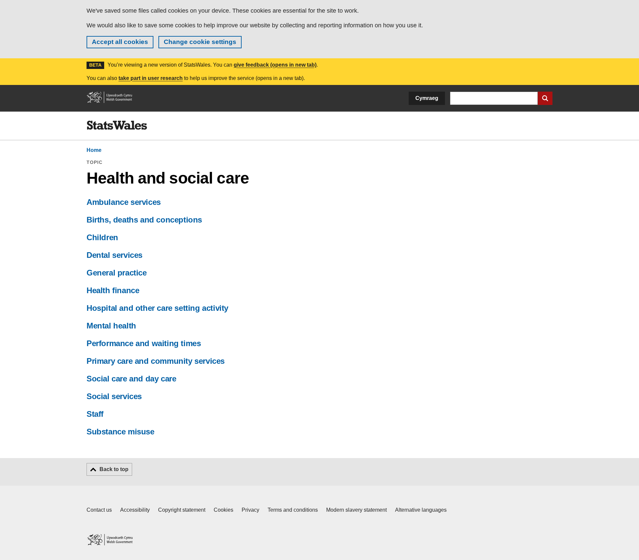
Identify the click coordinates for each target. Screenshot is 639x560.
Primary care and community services (156, 360)
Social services (114, 396)
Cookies (223, 510)
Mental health (111, 325)
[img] (117, 125)
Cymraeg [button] (426, 98)
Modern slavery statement (356, 510)
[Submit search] (545, 98)
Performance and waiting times (144, 343)
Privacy (250, 510)
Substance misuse (120, 431)
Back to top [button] (114, 469)
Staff (95, 413)
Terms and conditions (293, 510)
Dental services (114, 255)
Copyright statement (181, 510)
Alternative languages (421, 510)
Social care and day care (131, 378)
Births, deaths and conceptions (144, 219)
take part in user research (150, 78)
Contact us (99, 510)
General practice (117, 272)
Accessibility (135, 510)
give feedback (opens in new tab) (275, 65)
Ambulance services (124, 202)
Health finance (113, 290)
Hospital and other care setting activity (157, 307)
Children (102, 237)
